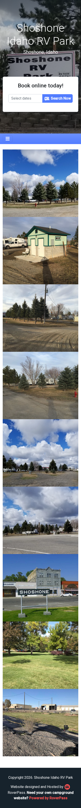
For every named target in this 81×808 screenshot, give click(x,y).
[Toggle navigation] (8, 138)
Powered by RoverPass (48, 798)
